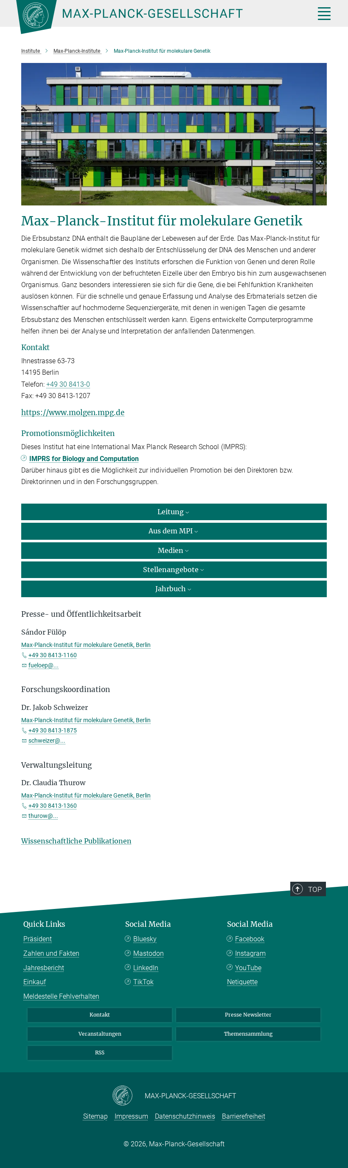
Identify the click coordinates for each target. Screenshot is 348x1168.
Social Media (148, 924)
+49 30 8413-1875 (52, 730)
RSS (99, 1052)
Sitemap (95, 1116)
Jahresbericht (43, 968)
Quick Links (44, 924)
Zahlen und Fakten (51, 953)
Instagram (250, 953)
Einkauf (34, 982)
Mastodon (148, 953)
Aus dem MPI (171, 531)
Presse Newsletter (248, 1014)
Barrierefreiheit (243, 1116)
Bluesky (145, 939)
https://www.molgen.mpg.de (72, 412)
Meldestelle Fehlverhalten (61, 996)
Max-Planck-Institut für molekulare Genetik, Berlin (86, 644)
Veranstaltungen (100, 1034)
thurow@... (43, 815)
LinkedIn (145, 968)
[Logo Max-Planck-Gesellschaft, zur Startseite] (155, 17)
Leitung (170, 511)
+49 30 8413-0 (68, 384)
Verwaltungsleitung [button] (56, 765)
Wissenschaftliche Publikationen (76, 841)
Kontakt (100, 1014)
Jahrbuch (170, 588)
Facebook (249, 939)
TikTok (143, 982)
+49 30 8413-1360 (52, 805)
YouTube (248, 968)
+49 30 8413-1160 (52, 655)
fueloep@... (43, 665)
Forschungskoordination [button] (65, 689)
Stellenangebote (171, 569)
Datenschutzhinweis (185, 1116)
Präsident (37, 939)
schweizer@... (46, 740)
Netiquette (242, 982)
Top (315, 889)
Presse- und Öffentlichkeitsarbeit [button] (81, 614)
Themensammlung (248, 1034)
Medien (170, 550)
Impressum (131, 1116)
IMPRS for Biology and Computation (84, 459)
